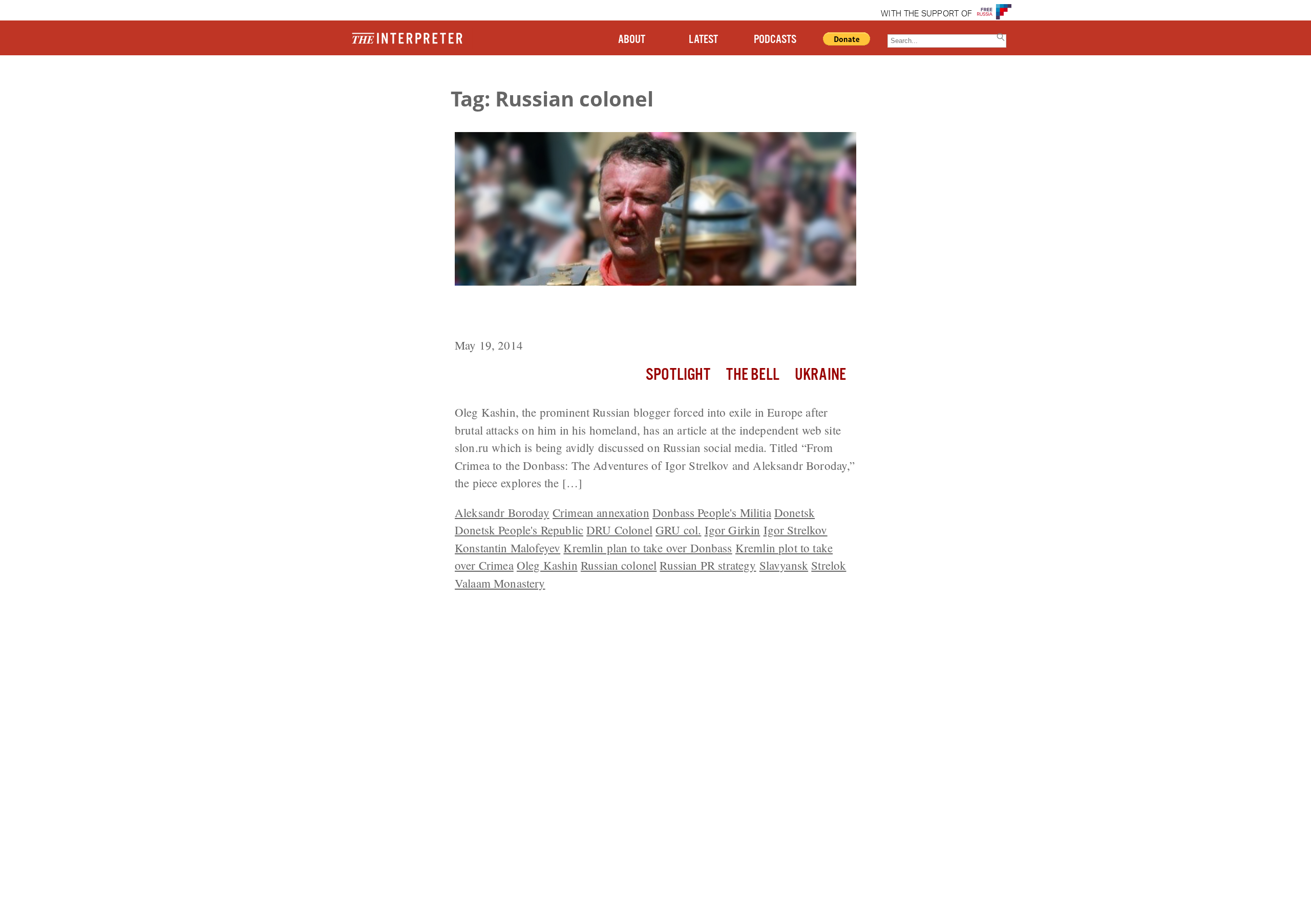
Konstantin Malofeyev (507, 547)
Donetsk (794, 512)
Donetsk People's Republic (519, 529)
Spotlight (678, 374)
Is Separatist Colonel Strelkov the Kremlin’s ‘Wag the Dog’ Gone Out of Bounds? (645, 313)
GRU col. (678, 529)
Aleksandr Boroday (502, 512)
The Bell (752, 374)
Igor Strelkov (796, 529)
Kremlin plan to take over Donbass (647, 547)
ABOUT (631, 39)
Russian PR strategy (708, 565)
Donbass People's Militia (711, 512)
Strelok (828, 565)
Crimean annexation (601, 512)
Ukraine (820, 374)
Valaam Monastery (500, 583)
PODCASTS (775, 39)
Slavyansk (783, 565)
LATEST (703, 39)
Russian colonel (619, 565)
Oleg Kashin (547, 565)
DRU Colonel (619, 529)
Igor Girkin (732, 529)
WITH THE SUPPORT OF (926, 14)
